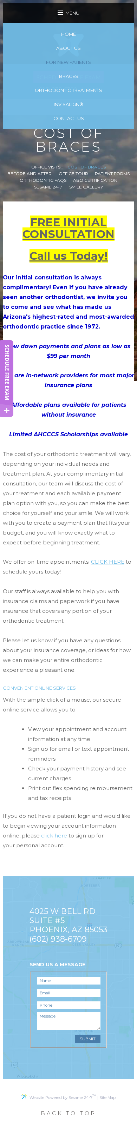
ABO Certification (95, 180)
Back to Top (68, 1113)
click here (54, 835)
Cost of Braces (86, 167)
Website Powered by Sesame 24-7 (63, 1096)
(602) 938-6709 (58, 939)
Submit (88, 1038)
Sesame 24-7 (48, 187)
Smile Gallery (86, 187)
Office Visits (45, 167)
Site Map (107, 1097)
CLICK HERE (107, 561)
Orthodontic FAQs (43, 180)
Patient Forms (112, 173)
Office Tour (73, 173)
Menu (72, 13)
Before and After (29, 173)
